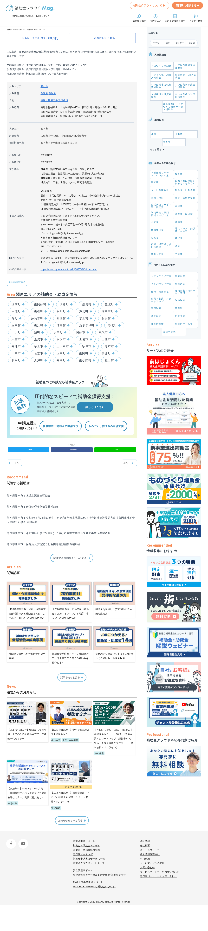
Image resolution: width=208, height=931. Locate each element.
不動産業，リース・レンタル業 (160, 174)
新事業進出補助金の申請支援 (60, 426)
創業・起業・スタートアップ (161, 300)
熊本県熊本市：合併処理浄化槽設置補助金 (33, 506)
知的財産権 (157, 324)
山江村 (38, 325)
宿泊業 (179, 206)
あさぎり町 (87, 325)
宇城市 (86, 346)
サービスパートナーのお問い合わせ (159, 871)
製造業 (44, 93)
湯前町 (16, 304)
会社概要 (145, 845)
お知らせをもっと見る (70, 820)
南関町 (83, 353)
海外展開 (156, 316)
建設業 (179, 238)
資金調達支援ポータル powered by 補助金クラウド (100, 874)
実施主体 (14, 128)
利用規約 (145, 858)
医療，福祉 (157, 198)
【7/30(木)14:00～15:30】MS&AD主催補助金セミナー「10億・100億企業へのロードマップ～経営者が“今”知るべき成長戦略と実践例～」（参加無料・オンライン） (113, 738)
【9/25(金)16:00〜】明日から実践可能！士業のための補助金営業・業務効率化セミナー (26, 734)
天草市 (16, 353)
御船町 (64, 304)
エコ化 (179, 308)
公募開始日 (15, 155)
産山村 (109, 360)
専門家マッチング (83, 854)
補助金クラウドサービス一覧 (89, 863)
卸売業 (155, 182)
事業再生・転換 (184, 324)
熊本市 (44, 86)
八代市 (103, 332)
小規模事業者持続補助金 (185, 66)
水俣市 (61, 339)
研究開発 (180, 316)
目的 (11, 100)
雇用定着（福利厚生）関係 (185, 292)
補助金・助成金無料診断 (86, 849)
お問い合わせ (147, 867)
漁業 (177, 246)
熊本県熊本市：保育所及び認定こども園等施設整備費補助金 (44, 544)
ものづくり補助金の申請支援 (106, 426)
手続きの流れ (16, 215)
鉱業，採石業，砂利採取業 (161, 245)
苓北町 (112, 325)
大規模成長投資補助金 (161, 95)
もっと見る (156, 149)
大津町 (38, 360)
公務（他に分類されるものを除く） (185, 182)
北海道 (179, 134)
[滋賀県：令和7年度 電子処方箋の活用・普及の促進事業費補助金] (14, 463)
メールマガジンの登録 (152, 863)
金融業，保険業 (184, 214)
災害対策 (180, 284)
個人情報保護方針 (150, 854)
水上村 (83, 318)
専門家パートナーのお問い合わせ (158, 876)
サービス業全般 (160, 190)
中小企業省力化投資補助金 (161, 86)
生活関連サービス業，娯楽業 (161, 206)
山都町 (38, 311)
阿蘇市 (80, 332)
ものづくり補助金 (161, 65)
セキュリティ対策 (161, 276)
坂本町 (58, 332)
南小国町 (85, 360)
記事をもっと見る (70, 677)
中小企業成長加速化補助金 (185, 95)
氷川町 (61, 311)
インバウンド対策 (161, 284)
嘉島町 (86, 304)
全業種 (179, 254)
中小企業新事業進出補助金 (185, 86)
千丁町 (16, 332)
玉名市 (83, 339)
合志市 (38, 353)
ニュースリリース (150, 849)
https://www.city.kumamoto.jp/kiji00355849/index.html (69, 269)
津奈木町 (108, 311)
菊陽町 (61, 360)
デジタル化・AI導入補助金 (161, 76)
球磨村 (61, 325)
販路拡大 (156, 308)
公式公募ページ (17, 269)
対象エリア (15, 86)
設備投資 (63, 100)
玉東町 (61, 353)
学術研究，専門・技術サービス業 (161, 214)
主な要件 (14, 169)
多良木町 (37, 318)
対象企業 (14, 135)
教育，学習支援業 (185, 198)
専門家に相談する (186, 5)
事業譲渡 (180, 276)
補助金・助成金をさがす (86, 845)
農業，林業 (157, 254)
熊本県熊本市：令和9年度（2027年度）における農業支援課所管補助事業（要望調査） (60, 533)
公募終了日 (15, 162)
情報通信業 (157, 230)
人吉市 (16, 339)
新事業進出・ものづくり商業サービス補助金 (173, 107)
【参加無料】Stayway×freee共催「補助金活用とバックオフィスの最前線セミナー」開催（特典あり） (26, 793)
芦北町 (83, 311)
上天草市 (63, 346)
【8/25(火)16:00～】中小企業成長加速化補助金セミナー (70, 732)
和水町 (16, 360)
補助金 (192, 43)
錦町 (15, 318)
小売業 (155, 222)
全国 (153, 134)
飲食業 (179, 174)
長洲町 (106, 353)
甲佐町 (16, 311)
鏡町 (37, 332)
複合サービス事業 (185, 190)
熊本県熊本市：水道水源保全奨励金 (29, 495)
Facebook (11, 841)
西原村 (61, 318)
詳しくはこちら (95, 407)
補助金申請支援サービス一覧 (89, 858)
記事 (168, 43)
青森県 (167, 142)
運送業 (52, 93)
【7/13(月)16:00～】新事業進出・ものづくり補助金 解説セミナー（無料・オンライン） (70, 797)
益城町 (109, 304)
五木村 (16, 325)
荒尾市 (38, 339)
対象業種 (14, 93)
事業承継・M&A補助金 (185, 76)
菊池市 (16, 346)
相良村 (106, 318)
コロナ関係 (169, 332)
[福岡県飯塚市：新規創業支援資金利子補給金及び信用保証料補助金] (129, 463)
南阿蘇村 (40, 304)
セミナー (180, 43)
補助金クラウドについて (148, 5)
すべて (156, 43)
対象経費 (14, 107)
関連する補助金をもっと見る (70, 558)
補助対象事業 (16, 142)
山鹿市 (106, 339)
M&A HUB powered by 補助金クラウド (94, 886)
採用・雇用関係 (49, 100)
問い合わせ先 (16, 257)
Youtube (22, 841)
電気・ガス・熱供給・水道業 (185, 230)
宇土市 (38, 346)
